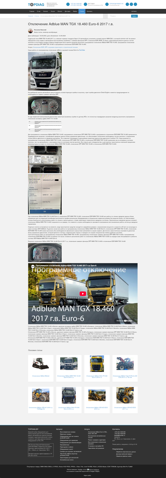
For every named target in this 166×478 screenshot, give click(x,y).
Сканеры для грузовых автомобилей (70, 451)
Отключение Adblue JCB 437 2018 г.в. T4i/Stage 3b (41, 408)
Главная (31, 11)
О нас (38, 11)
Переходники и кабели (66, 447)
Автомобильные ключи (66, 460)
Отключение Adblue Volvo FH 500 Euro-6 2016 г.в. (68, 408)
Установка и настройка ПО (95, 446)
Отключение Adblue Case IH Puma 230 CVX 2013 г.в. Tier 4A (125, 376)
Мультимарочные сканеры (67, 432)
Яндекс (97, 471)
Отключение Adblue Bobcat (40, 376)
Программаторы (64, 445)
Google (92, 471)
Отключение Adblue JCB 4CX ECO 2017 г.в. (125, 408)
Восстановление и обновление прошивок (97, 443)
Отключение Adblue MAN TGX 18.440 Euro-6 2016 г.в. (69, 376)
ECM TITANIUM (111, 466)
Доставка (67, 11)
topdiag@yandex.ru (116, 4)
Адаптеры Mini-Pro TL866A (124, 466)
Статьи (82, 11)
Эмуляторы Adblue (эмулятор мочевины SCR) (68, 454)
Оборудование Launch (66, 449)
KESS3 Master (102, 466)
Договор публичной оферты (124, 454)
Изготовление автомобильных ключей (97, 436)
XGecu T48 (79, 466)
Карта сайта (87, 475)
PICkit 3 (95, 466)
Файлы (75, 11)
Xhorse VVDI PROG (64, 466)
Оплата (60, 11)
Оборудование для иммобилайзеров (70, 442)
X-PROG (55, 466)
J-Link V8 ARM (88, 466)
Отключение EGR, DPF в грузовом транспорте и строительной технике (55, 47)
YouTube (82, 50)
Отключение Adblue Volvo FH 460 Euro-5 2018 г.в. (96, 376)
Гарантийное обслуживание (96, 448)
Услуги (53, 11)
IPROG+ (73, 466)
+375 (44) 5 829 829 (75, 3)
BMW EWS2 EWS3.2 (46, 466)
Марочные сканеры (65, 434)
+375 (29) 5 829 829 (75, 5)
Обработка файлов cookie (123, 456)
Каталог (45, 11)
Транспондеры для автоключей (69, 457)
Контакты (89, 11)
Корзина (134, 11)
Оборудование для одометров (69, 440)
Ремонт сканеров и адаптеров (96, 440)
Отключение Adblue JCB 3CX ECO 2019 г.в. (97, 408)
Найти (134, 16)
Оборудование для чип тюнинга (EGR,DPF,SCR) (69, 437)
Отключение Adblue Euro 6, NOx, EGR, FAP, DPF (97, 432)
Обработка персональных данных (126, 452)
